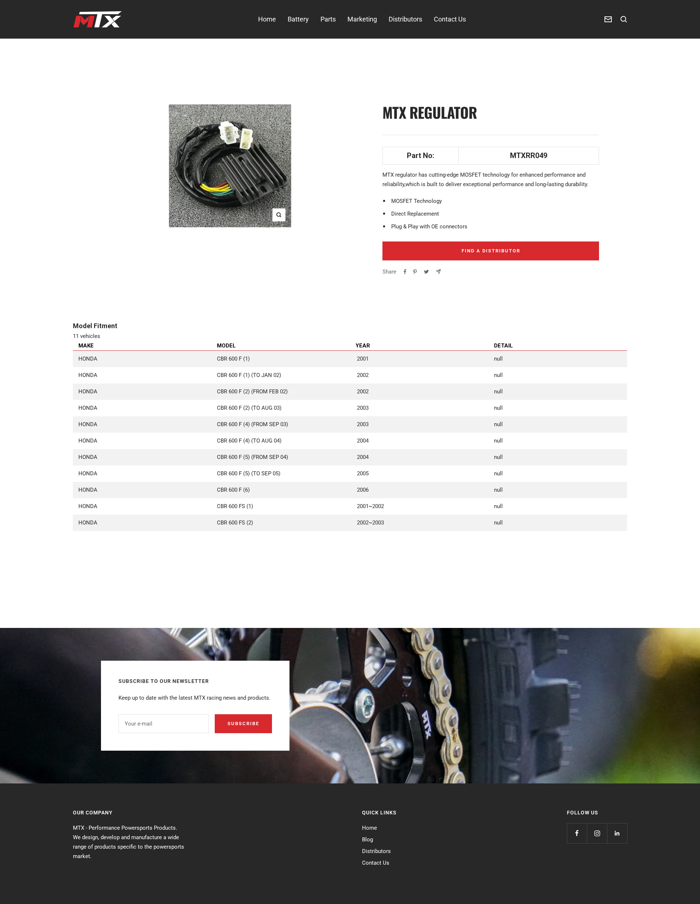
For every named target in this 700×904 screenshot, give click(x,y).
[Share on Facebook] (405, 271)
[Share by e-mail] (438, 271)
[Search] (624, 19)
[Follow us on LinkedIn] (617, 833)
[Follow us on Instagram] (597, 833)
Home (267, 19)
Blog (367, 839)
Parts (328, 19)
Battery (298, 19)
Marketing (362, 19)
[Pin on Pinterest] (415, 271)
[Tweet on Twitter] (426, 271)
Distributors (405, 19)
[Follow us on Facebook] (577, 833)
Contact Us (450, 19)
